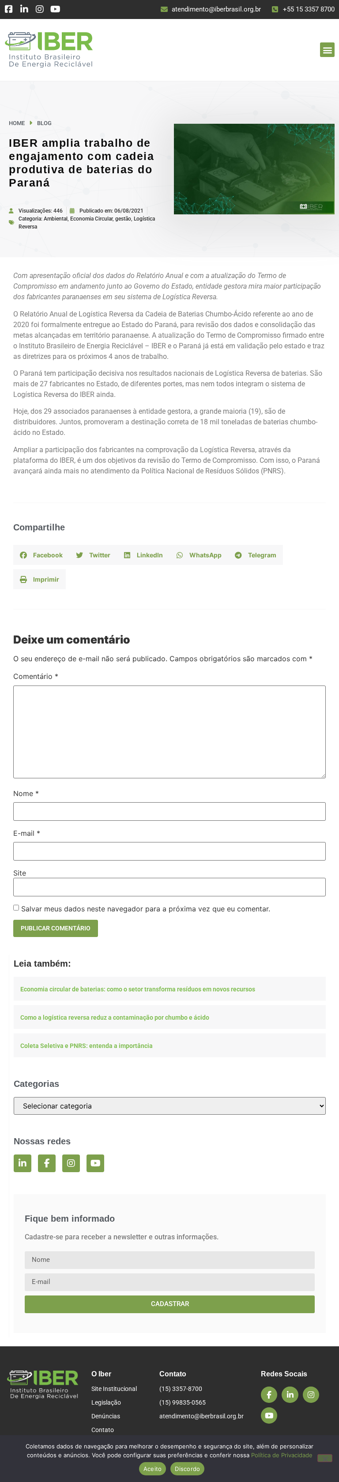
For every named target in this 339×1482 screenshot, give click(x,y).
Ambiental (56, 219)
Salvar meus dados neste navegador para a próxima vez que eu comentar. (145, 908)
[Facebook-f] (47, 1163)
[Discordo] (324, 1458)
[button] (327, 49)
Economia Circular (91, 219)
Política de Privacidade (282, 1455)
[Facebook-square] (8, 9)
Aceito (152, 1468)
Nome (26, 793)
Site (19, 872)
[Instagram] (39, 9)
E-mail (26, 833)
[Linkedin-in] (24, 9)
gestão (123, 219)
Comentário (35, 676)
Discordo (187, 1468)
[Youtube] (55, 9)
